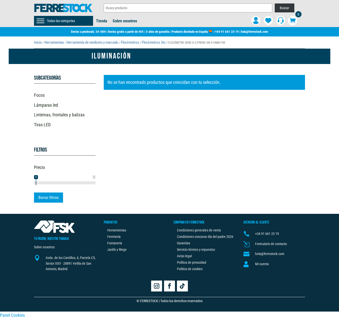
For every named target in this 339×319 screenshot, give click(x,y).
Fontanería (114, 243)
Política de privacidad (191, 262)
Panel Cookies (12, 315)
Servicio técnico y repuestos (196, 250)
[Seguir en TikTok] (182, 286)
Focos (39, 95)
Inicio (38, 42)
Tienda (101, 21)
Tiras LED (42, 124)
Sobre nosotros (125, 21)
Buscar (284, 8)
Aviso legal (184, 256)
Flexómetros (130, 42)
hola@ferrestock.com (254, 31)
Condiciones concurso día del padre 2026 (205, 237)
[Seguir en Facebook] (169, 286)
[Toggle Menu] (40, 20)
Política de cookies (190, 269)
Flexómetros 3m (153, 42)
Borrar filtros (48, 197)
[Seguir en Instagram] (156, 286)
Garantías (183, 243)
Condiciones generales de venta (199, 230)
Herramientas (54, 42)
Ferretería (114, 237)
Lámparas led (46, 105)
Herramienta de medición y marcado (92, 42)
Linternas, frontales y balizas (59, 114)
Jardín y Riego (117, 250)
